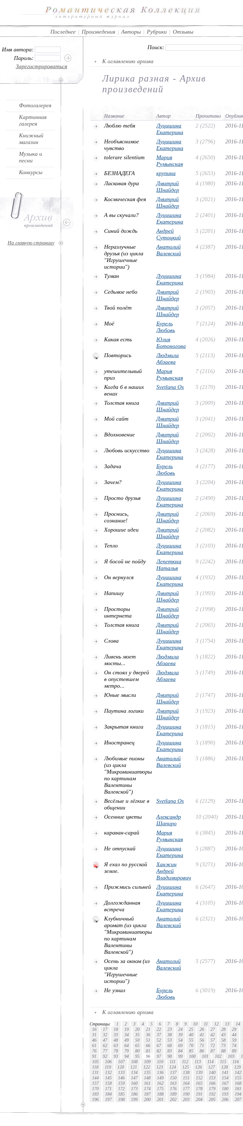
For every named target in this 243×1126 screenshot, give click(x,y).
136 (160, 1072)
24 (180, 1029)
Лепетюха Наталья (168, 564)
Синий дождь (120, 231)
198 (121, 1099)
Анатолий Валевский (168, 250)
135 (147, 1072)
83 (169, 1050)
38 (169, 1034)
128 (224, 1067)
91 (94, 1056)
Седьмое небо (120, 292)
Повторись (117, 355)
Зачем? (113, 482)
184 (108, 1094)
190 (186, 1094)
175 (160, 1088)
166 (212, 1083)
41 (202, 1034)
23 (169, 1029)
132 (108, 1072)
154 (225, 1077)
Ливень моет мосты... (120, 659)
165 (199, 1083)
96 (148, 1056)
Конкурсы (30, 172)
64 (126, 1045)
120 (121, 1067)
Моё (109, 323)
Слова (111, 641)
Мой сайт (116, 419)
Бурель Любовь (165, 326)
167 (225, 1083)
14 (238, 1023)
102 (218, 1056)
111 (172, 1061)
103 (231, 1056)
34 (126, 1034)
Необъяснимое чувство (121, 144)
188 (160, 1094)
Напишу (114, 593)
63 (116, 1045)
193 (225, 1094)
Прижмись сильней (127, 887)
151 (186, 1077)
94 (126, 1056)
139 (199, 1072)
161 (147, 1083)
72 (212, 1045)
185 (121, 1094)
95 (137, 1056)
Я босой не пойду (125, 561)
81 (148, 1050)
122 (147, 1067)
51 (148, 1040)
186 (134, 1094)
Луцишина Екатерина (169, 128)
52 (159, 1040)
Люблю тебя (119, 125)
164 (186, 1083)
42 (212, 1034)
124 (172, 1067)
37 (159, 1034)
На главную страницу (31, 242)
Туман (111, 276)
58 (223, 1040)
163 (173, 1083)
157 (95, 1083)
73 (223, 1045)
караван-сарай (121, 832)
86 (202, 1050)
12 (216, 1023)
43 (223, 1034)
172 (121, 1088)
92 (105, 1056)
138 (186, 1072)
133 (121, 1072)
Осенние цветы (123, 817)
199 (134, 1099)
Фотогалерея (35, 105)
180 (225, 1088)
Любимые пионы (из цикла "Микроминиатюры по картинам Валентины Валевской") (128, 775)
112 (185, 1061)
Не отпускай (119, 848)
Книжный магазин (31, 138)
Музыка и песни (30, 157)
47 (105, 1040)
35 (137, 1034)
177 (186, 1088)
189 (173, 1094)
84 (180, 1050)
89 (234, 1050)
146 (121, 1077)
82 (159, 1050)
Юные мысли (120, 695)
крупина (166, 173)
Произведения (98, 32)
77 (105, 1050)
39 (180, 1034)
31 (94, 1034)
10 (195, 1023)
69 (180, 1045)
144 (95, 1077)
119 (108, 1067)
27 (212, 1029)
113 (197, 1061)
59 (234, 1040)
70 (191, 1045)
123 (159, 1067)
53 (169, 1040)
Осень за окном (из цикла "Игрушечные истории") (127, 971)
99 (180, 1056)
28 (223, 1029)
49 (126, 1040)
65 (137, 1045)
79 (126, 1050)
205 (212, 1099)
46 (94, 1040)
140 (212, 1072)
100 (192, 1056)
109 (147, 1061)
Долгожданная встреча (122, 906)
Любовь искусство (126, 450)
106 (108, 1061)
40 (191, 1034)
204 (199, 1099)
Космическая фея (125, 199)
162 (160, 1083)
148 (147, 1077)
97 (159, 1056)
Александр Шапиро (168, 820)
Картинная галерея (33, 120)
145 (108, 1077)
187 (147, 1094)
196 (95, 1099)
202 (173, 1099)
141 (225, 1072)
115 (223, 1061)
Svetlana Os (170, 387)
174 (147, 1088)
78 (116, 1050)
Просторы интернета (118, 612)
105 (95, 1061)
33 (116, 1034)
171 (108, 1088)
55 (191, 1040)
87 (212, 1050)
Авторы (131, 32)
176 (173, 1088)
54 (180, 1040)
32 (105, 1034)
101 (205, 1056)
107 (121, 1061)
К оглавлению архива (127, 61)
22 (159, 1029)
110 (160, 1061)
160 (134, 1083)
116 (235, 1061)
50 (137, 1040)
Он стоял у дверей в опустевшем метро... (126, 679)
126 (198, 1067)
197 (108, 1099)
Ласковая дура (121, 183)
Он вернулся (119, 577)
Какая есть (118, 339)
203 (186, 1099)
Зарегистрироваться (41, 66)
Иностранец (119, 742)
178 (199, 1088)
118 (95, 1067)
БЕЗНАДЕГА (119, 173)
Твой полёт (118, 307)
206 (225, 1099)
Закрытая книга (123, 726)
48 (116, 1040)
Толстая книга (121, 403)
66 (148, 1045)
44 (234, 1034)
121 (134, 1067)
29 (234, 1029)
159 (121, 1083)
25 (191, 1029)
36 (148, 1034)
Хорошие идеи (121, 530)
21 (148, 1029)
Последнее (63, 32)
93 (116, 1056)
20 (137, 1029)
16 (94, 1029)
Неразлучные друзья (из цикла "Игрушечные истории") (123, 257)
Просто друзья (122, 498)
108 (134, 1061)
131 (95, 1072)
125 (185, 1067)
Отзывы (183, 32)
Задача (112, 466)
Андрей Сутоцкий (168, 234)
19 (126, 1029)
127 (211, 1067)
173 (134, 1088)
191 (199, 1094)
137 (173, 1072)
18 (116, 1029)
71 (202, 1045)
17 (105, 1029)
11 (205, 1023)
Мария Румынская (169, 160)
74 (234, 1045)
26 (202, 1029)
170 (95, 1088)
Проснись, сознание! (116, 517)
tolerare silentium (124, 157)
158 (108, 1083)
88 (223, 1050)
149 (160, 1077)
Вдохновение (119, 434)
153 (212, 1077)
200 (147, 1099)
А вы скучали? (121, 215)
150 (173, 1077)
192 (212, 1094)
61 (94, 1045)
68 (169, 1045)
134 (134, 1072)
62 (105, 1045)
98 (169, 1056)
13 (227, 1023)
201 (160, 1099)
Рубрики (157, 32)
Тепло (111, 545)
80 (137, 1050)
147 (134, 1077)
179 (212, 1088)
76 (94, 1050)
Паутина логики (124, 711)
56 (202, 1040)
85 (191, 1050)
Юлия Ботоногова (171, 342)
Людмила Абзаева (167, 358)
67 (159, 1045)
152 (199, 1077)
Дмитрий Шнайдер (167, 186)
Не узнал (114, 990)
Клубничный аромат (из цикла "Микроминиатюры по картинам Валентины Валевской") (128, 935)
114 (210, 1061)
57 (212, 1040)
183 (95, 1094)
